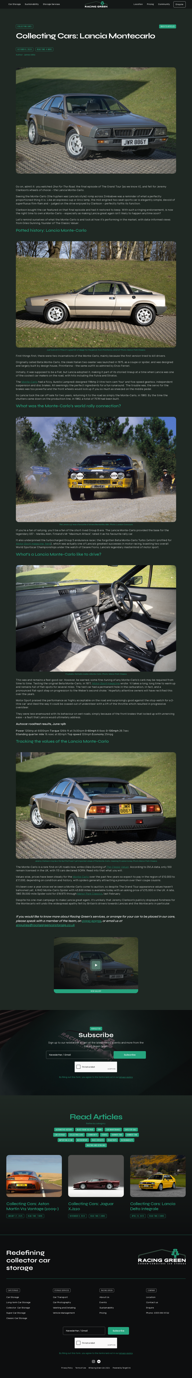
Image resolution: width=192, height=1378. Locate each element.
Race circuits (97, 1140)
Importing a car (66, 1140)
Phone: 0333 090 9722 (157, 1312)
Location (138, 4)
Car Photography (62, 1302)
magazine (106, 683)
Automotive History (64, 1129)
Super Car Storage (16, 1312)
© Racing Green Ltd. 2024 (99, 1368)
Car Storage (60, 1134)
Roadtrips (112, 1140)
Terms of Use (80, 1368)
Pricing (150, 4)
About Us (104, 1297)
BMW (100, 1129)
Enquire (179, 4)
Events (104, 1134)
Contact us (152, 1302)
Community (92, 1134)
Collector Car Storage (18, 1307)
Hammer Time (117, 1134)
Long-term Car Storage (18, 1302)
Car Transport (60, 1297)
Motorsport (82, 1140)
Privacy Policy (67, 1368)
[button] (14, 4)
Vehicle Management (64, 1312)
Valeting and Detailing (64, 1307)
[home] (96, 4)
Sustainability (32, 4)
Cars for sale (130, 1129)
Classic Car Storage (16, 1318)
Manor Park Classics (89, 893)
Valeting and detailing (96, 1145)
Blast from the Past (85, 1129)
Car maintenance (113, 1129)
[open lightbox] (96, 965)
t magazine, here (33, 543)
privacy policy (126, 1077)
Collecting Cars (76, 1134)
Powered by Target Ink (122, 1368)
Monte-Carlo (30, 381)
